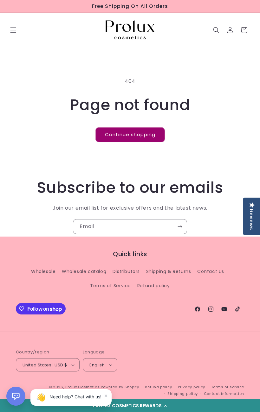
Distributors (126, 271)
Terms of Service (110, 285)
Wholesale (43, 271)
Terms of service (227, 387)
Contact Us (210, 271)
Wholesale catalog (84, 271)
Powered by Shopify (120, 387)
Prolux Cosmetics (82, 387)
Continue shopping (130, 134)
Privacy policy (191, 387)
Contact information (224, 393)
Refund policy (153, 285)
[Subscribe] (180, 226)
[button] (130, 405)
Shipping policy (182, 393)
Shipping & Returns (168, 271)
